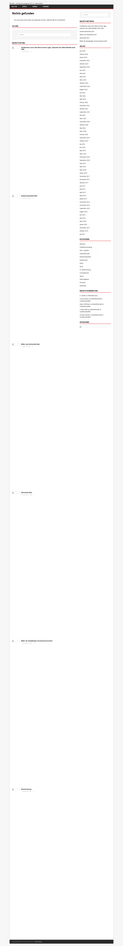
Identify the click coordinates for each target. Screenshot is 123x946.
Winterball (83, 286)
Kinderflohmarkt (85, 253)
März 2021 (83, 118)
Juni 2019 (82, 147)
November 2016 (85, 205)
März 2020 (83, 131)
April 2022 (83, 99)
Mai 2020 (82, 128)
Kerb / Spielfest (84, 250)
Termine (46, 6)
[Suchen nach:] (44, 34)
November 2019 (85, 138)
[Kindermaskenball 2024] (16, 338)
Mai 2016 (82, 218)
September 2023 (85, 67)
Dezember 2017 (85, 176)
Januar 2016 (83, 224)
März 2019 (83, 154)
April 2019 (83, 150)
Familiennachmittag (86, 247)
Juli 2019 (82, 144)
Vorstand (82, 282)
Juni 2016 (82, 215)
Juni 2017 (82, 186)
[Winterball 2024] (16, 635)
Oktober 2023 (84, 64)
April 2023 (83, 76)
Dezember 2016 (85, 202)
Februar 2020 (84, 134)
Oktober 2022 (84, 83)
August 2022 (83, 89)
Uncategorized (84, 273)
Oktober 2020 (84, 125)
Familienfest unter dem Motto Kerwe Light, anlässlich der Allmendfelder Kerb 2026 (48, 48)
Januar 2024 (83, 57)
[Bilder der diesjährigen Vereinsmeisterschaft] (16, 783)
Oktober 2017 (84, 183)
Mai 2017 (82, 189)
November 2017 (85, 179)
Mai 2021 (82, 115)
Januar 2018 (83, 173)
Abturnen (82, 244)
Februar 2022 (84, 102)
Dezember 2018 (85, 157)
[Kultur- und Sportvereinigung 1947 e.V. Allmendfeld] (26, 3)
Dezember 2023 (85, 60)
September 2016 (85, 208)
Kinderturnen (84, 260)
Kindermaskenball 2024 (29, 196)
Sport (24, 6)
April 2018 (83, 166)
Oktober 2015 (84, 231)
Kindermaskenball (85, 257)
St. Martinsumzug (85, 270)
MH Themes (39, 942)
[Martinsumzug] (16, 932)
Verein (34, 6)
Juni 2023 (82, 70)
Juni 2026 (82, 51)
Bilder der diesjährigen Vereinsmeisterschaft (36, 641)
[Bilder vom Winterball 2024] (16, 487)
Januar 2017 (83, 199)
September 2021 (85, 112)
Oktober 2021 (84, 109)
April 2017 (83, 192)
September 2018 (85, 160)
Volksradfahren (84, 279)
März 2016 (83, 221)
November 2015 (85, 228)
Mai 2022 (82, 96)
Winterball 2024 (26, 492)
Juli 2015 (82, 234)
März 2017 (83, 195)
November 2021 (85, 105)
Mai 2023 (82, 73)
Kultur (14, 6)
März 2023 (83, 80)
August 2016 (83, 212)
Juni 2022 (82, 93)
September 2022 (85, 86)
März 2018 (83, 170)
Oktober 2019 (84, 141)
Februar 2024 (84, 54)
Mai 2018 (82, 163)
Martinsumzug (26, 789)
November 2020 (85, 122)
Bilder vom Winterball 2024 (30, 344)
